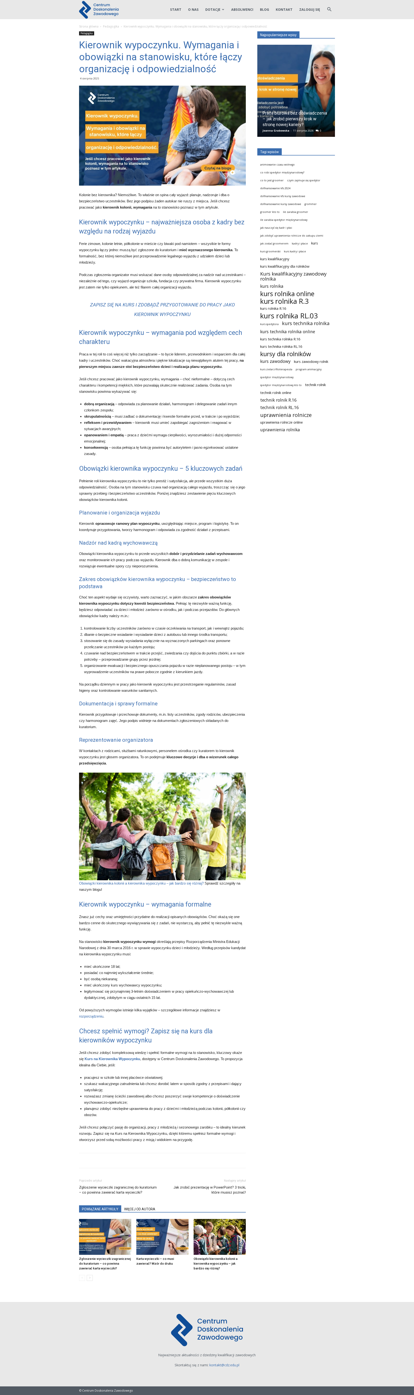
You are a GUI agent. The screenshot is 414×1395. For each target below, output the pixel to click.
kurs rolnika (271, 286)
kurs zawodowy (275, 361)
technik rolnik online (275, 392)
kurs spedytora (269, 324)
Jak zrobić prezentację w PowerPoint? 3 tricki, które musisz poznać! (209, 1190)
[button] (329, 10)
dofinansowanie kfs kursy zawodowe (282, 196)
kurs (314, 243)
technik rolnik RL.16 (279, 407)
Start (175, 9)
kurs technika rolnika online (287, 331)
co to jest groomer (272, 180)
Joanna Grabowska (276, 130)
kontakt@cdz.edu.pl (224, 1365)
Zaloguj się (309, 9)
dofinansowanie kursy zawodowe (280, 204)
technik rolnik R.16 (278, 400)
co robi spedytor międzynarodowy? (282, 172)
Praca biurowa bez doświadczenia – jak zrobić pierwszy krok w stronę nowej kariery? (295, 119)
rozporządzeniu (91, 1016)
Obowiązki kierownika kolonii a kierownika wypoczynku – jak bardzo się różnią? (142, 883)
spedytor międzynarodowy (276, 377)
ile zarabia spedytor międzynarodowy (283, 219)
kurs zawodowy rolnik (311, 361)
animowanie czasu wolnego (277, 164)
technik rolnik (315, 384)
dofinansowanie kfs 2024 (275, 188)
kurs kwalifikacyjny (274, 258)
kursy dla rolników (285, 353)
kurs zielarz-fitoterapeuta (276, 369)
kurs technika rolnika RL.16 (281, 346)
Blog (264, 9)
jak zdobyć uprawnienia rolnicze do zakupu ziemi (291, 235)
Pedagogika (111, 26)
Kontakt (284, 9)
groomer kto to (270, 212)
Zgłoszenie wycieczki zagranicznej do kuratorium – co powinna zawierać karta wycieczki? (118, 1190)
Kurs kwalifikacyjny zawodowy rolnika (293, 276)
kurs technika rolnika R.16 (280, 339)
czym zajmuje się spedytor (303, 180)
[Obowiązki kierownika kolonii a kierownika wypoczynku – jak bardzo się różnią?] (220, 1237)
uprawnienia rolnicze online (281, 422)
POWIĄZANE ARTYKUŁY (100, 1209)
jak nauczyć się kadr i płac (276, 227)
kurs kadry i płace (295, 251)
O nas (193, 9)
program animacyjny (309, 369)
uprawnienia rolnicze (286, 414)
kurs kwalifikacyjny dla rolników (284, 266)
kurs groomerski (270, 251)
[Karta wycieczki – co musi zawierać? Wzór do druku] (162, 1237)
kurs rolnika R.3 (284, 301)
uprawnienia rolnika (280, 429)
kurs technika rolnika (305, 323)
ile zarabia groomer (295, 212)
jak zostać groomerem (274, 243)
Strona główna (88, 26)
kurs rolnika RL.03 (289, 315)
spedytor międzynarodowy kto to (281, 385)
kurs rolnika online (287, 293)
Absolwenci (242, 9)
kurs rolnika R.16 (273, 308)
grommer (311, 204)
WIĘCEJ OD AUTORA (139, 1209)
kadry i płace (300, 243)
